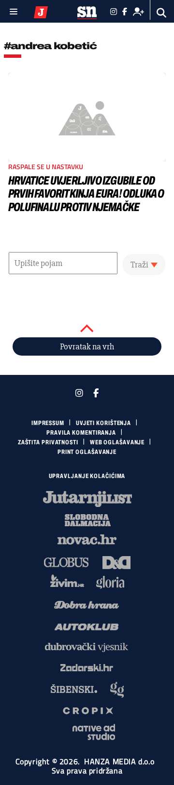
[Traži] (161, 13)
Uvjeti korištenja (103, 423)
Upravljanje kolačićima (87, 476)
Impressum (47, 423)
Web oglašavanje (117, 442)
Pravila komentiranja (81, 432)
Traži (139, 264)
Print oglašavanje (87, 452)
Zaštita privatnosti (48, 442)
